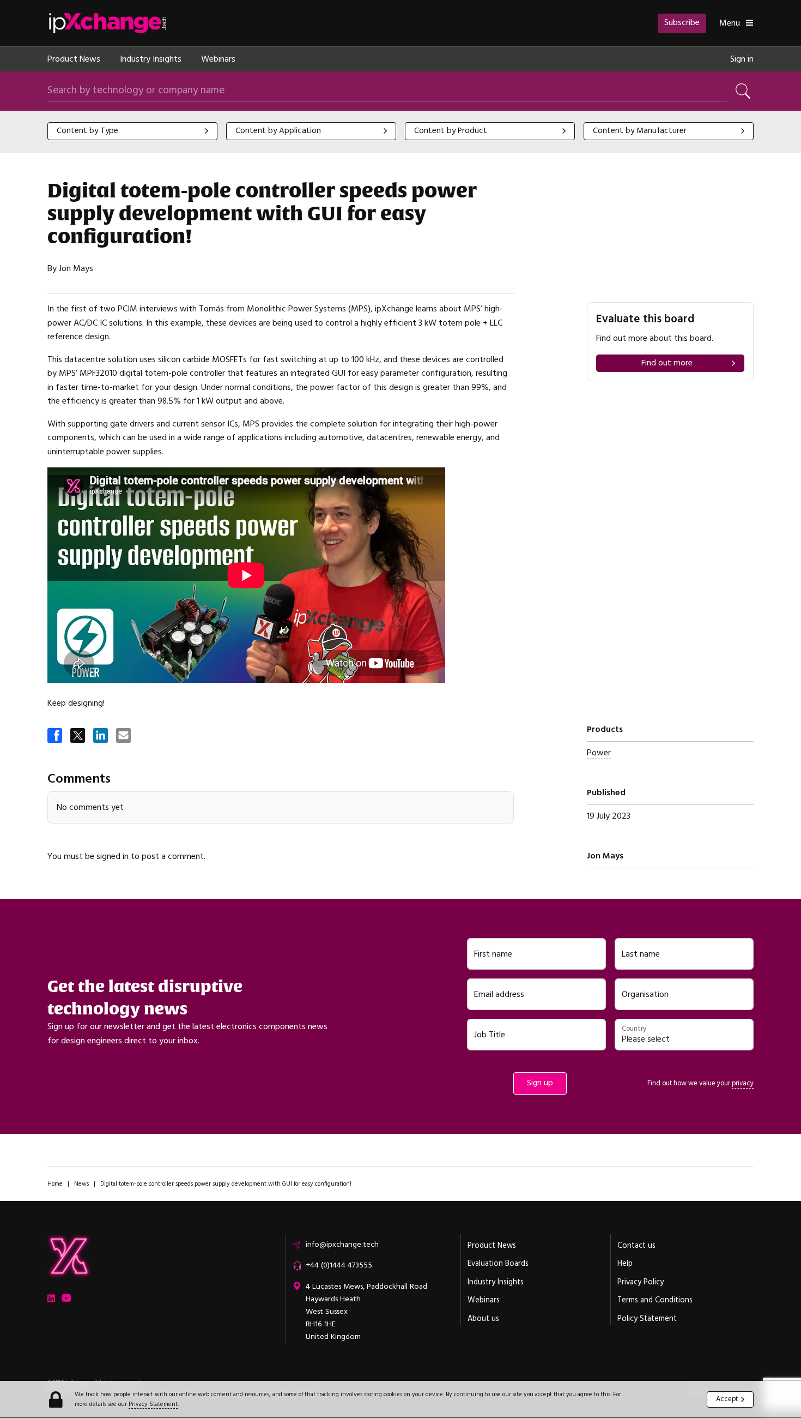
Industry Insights (150, 59)
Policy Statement (647, 1318)
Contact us (636, 1245)
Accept (727, 1399)
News (81, 1184)
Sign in (742, 59)
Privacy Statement (153, 1404)
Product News (73, 59)
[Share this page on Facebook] (55, 736)
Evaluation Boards (498, 1263)
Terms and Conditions (655, 1300)
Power (599, 753)
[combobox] (132, 131)
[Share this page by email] (124, 736)
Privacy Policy (640, 1282)
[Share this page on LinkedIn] (101, 736)
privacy (743, 1083)
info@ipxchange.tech (342, 1244)
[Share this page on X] (78, 736)
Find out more (667, 363)
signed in (112, 856)
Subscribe (682, 22)
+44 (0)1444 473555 (339, 1265)
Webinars (218, 59)
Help (625, 1263)
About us (483, 1318)
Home (55, 1184)
